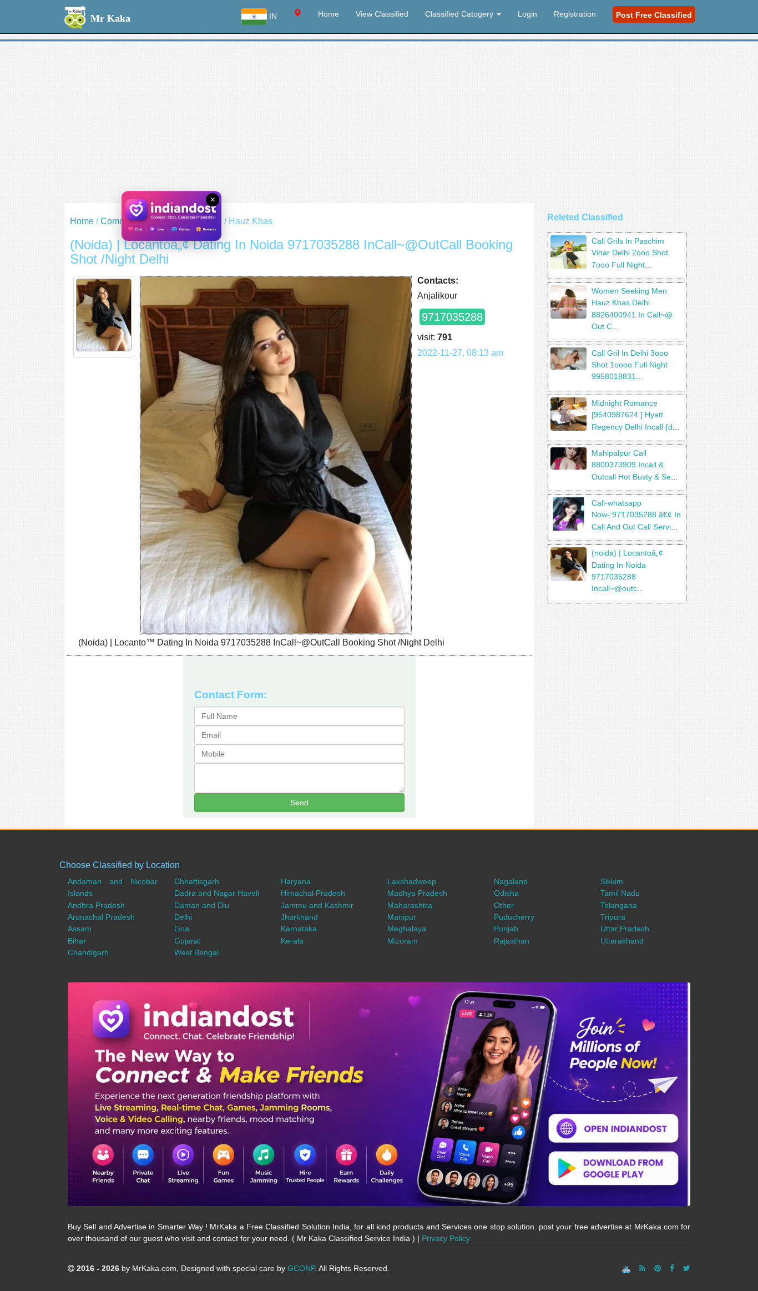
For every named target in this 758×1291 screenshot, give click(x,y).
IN (272, 16)
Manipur (401, 916)
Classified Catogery (460, 13)
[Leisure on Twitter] (686, 1268)
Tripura (612, 916)
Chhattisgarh (196, 881)
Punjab (506, 928)
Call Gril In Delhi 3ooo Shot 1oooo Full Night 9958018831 (630, 365)
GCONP (301, 1268)
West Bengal (196, 952)
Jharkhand (299, 916)
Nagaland (511, 881)
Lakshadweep (411, 881)
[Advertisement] (379, 125)
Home (328, 13)
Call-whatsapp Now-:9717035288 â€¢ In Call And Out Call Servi (636, 514)
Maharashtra (409, 905)
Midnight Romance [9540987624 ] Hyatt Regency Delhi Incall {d (632, 415)
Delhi (211, 221)
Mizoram (402, 940)
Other (504, 905)
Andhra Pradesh (96, 905)
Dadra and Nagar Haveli (216, 893)
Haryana (296, 881)
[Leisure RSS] (642, 1268)
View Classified (382, 13)
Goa (181, 928)
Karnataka (299, 928)
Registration (575, 13)
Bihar (77, 940)
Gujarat (187, 940)
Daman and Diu (201, 905)
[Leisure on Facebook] (672, 1268)
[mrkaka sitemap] (627, 1268)
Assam (80, 928)
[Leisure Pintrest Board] (657, 1268)
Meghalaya (406, 928)
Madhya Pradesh (417, 893)
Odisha (506, 893)
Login (527, 13)
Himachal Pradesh (313, 893)
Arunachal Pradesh (101, 916)
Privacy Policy (446, 1238)
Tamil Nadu (620, 893)
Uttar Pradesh (624, 928)
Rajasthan (511, 940)
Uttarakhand (622, 940)
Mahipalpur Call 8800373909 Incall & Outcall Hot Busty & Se (631, 464)
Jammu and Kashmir (317, 905)
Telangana (618, 905)
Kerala (292, 940)
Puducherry (514, 916)
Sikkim (611, 881)
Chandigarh (88, 952)
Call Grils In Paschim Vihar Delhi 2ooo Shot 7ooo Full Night (630, 252)
